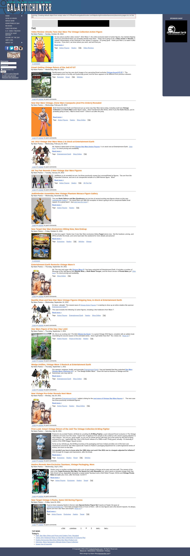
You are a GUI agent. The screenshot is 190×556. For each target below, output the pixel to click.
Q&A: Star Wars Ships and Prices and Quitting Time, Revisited (57, 535)
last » (106, 528)
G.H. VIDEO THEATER (12, 31)
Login (34, 99)
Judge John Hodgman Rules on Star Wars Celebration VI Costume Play (60, 538)
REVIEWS (8, 26)
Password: (5, 65)
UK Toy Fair (87, 183)
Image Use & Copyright (44, 544)
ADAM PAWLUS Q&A (12, 23)
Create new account (9, 76)
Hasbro (73, 48)
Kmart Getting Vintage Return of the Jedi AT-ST (53, 67)
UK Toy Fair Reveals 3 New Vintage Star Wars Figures (56, 170)
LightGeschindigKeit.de (55, 507)
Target (86, 480)
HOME (7, 16)
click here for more (80, 202)
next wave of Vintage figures (107, 398)
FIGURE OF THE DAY (12, 37)
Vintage (88, 241)
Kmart (68, 77)
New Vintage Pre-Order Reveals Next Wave (51, 393)
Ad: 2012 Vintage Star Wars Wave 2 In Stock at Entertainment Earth (62, 142)
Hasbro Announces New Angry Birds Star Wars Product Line (56, 540)
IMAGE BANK (10, 21)
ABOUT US (9, 42)
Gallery (59, 200)
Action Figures (64, 48)
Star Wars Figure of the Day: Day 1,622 (49, 329)
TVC (79, 48)
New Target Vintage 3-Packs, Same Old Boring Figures (56, 500)
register (41, 99)
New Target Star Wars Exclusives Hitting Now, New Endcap (59, 229)
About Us (83, 550)
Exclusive (60, 77)
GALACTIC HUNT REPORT (11, 34)
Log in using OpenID (11, 74)
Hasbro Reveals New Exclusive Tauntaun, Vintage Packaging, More (62, 464)
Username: (5, 61)
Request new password (10, 77)
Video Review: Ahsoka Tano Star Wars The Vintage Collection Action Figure (66, 32)
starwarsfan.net (103, 553)
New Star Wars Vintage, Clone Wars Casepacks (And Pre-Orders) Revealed (66, 103)
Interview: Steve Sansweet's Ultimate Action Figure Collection (57, 542)
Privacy (107, 550)
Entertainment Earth (64, 154)
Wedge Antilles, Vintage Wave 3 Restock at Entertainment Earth (61, 364)
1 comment (36, 64)
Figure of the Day (75, 338)
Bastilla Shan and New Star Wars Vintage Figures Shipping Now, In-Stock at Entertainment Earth (76, 300)
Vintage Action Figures (88, 305)
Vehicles (80, 77)
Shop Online (81, 120)
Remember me (8, 69)
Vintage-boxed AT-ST (115, 72)
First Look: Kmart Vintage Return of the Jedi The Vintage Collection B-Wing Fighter (70, 429)
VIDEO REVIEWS (11, 28)
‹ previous (72, 528)
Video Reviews (88, 48)
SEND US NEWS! (11, 18)
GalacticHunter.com (96, 549)
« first (63, 528)
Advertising (91, 550)
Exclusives (60, 241)
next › (98, 528)
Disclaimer (100, 550)
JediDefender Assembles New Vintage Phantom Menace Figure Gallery (64, 193)
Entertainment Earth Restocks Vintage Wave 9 (53, 264)
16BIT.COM (9, 40)
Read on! (125, 336)
